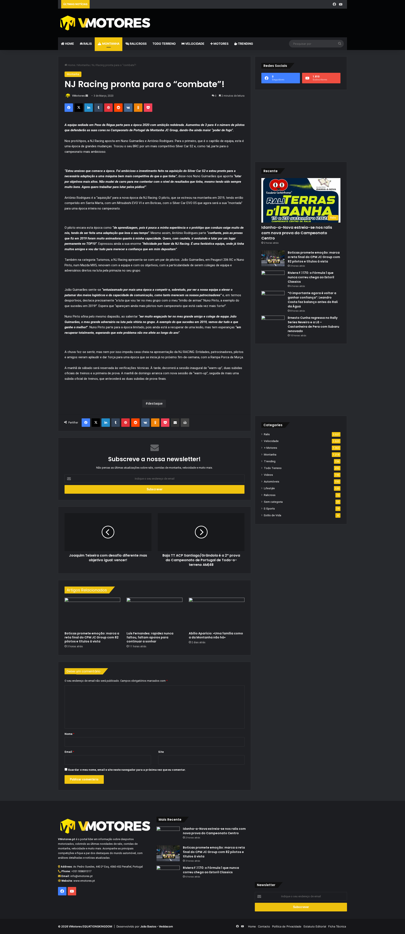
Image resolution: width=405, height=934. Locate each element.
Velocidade (194, 43)
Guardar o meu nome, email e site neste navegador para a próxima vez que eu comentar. (127, 769)
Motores (220, 43)
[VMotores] (104, 23)
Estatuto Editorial (315, 926)
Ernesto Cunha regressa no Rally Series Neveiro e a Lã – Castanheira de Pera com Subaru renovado (313, 324)
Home (69, 43)
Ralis (87, 43)
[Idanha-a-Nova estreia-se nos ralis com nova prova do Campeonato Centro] (168, 834)
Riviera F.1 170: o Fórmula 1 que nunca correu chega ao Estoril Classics (311, 277)
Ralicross (138, 43)
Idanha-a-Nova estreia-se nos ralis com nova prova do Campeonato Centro (296, 233)
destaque (155, 403)
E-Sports (269, 508)
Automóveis (271, 481)
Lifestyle (269, 488)
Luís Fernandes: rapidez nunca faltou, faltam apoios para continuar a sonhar (150, 637)
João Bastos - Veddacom (156, 926)
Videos (268, 474)
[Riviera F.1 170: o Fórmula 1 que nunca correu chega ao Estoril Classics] (273, 279)
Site (161, 751)
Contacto (264, 926)
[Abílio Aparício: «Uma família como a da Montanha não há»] (216, 613)
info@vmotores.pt (81, 876)
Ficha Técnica (337, 926)
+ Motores (270, 447)
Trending (245, 43)
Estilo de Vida (272, 515)
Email (69, 751)
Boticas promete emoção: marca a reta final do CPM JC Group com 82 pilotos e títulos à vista (92, 637)
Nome (69, 733)
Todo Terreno (164, 43)
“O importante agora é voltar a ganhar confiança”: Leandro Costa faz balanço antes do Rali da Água (313, 299)
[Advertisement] (251, 22)
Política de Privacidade (286, 926)
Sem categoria (273, 501)
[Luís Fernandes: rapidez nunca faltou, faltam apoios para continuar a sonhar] (154, 613)
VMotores (78, 95)
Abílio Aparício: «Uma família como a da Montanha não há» (216, 635)
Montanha (110, 43)
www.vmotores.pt (84, 880)
